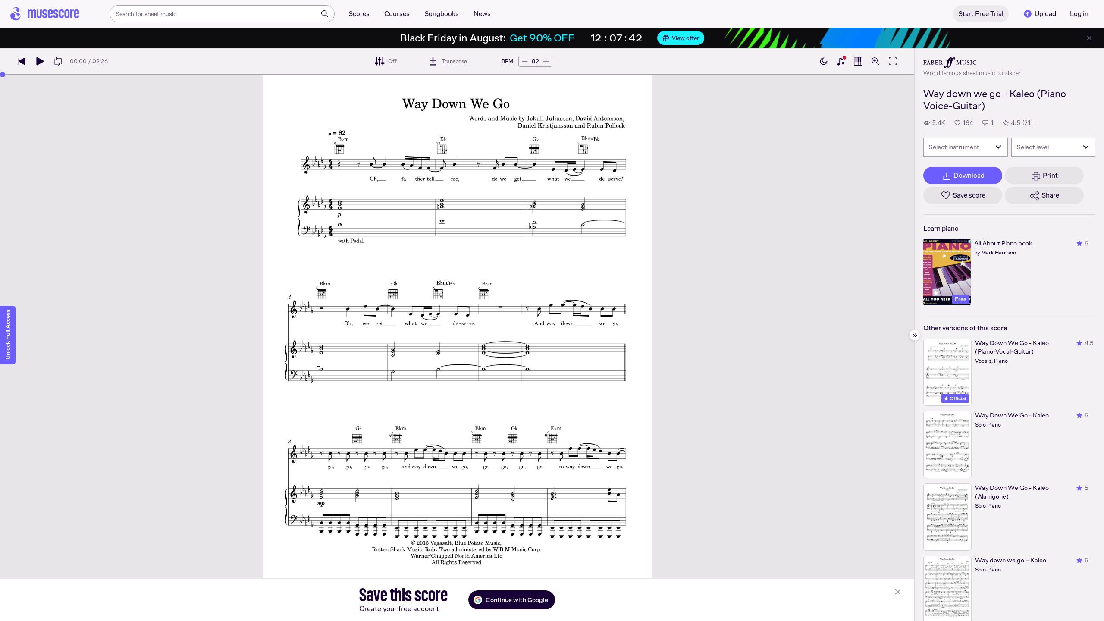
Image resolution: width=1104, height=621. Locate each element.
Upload (1045, 13)
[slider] (2, 74)
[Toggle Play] (39, 61)
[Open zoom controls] (875, 61)
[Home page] (44, 14)
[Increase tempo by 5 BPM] (546, 61)
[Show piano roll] (858, 61)
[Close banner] (1089, 38)
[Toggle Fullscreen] (892, 61)
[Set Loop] (57, 61)
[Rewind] (21, 61)
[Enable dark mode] (823, 61)
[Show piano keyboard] (841, 61)
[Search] (324, 14)
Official (957, 398)
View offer (685, 37)
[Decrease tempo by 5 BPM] (525, 61)
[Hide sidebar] (915, 335)
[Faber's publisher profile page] (972, 62)
